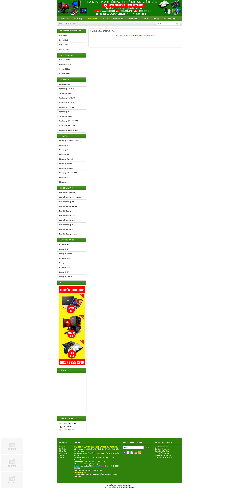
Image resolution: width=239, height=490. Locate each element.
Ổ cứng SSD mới (65, 69)
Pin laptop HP (64, 154)
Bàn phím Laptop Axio (67, 229)
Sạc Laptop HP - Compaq (68, 125)
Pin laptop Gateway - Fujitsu (69, 141)
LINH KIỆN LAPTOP (66, 55)
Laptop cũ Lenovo (65, 277)
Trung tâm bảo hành (162, 451)
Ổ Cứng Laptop (64, 74)
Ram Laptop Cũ (64, 60)
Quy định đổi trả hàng (162, 449)
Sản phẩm (92, 19)
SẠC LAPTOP (64, 79)
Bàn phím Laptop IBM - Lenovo (70, 197)
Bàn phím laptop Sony (67, 193)
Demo (145, 19)
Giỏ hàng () (169, 19)
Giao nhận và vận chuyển (163, 457)
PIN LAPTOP (64, 136)
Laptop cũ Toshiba (65, 254)
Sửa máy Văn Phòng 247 (82, 474)
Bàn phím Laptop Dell (66, 211)
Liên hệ (156, 19)
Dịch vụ (61, 457)
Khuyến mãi (118, 19)
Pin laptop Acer (64, 145)
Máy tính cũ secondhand (70, 31)
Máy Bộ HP (63, 35)
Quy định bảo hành (161, 447)
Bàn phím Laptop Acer (67, 215)
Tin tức (105, 19)
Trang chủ (64, 19)
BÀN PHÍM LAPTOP (66, 188)
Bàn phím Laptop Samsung (68, 234)
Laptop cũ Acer (64, 263)
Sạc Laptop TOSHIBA (66, 89)
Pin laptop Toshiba (65, 164)
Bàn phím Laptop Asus (67, 220)
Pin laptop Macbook (66, 159)
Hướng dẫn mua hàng (162, 453)
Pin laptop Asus (64, 177)
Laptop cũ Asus (64, 267)
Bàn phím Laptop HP (66, 202)
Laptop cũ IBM (64, 272)
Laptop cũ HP (64, 249)
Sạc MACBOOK (64, 84)
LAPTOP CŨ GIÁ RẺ (67, 240)
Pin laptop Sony (64, 182)
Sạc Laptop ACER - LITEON (69, 130)
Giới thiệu (78, 19)
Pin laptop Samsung (66, 168)
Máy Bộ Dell (63, 40)
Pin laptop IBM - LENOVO (68, 173)
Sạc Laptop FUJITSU (66, 107)
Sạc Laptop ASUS (65, 116)
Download (133, 19)
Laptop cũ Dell (64, 244)
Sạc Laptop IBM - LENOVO (68, 121)
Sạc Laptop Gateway (66, 102)
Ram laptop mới (65, 64)
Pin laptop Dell (64, 150)
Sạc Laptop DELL (65, 112)
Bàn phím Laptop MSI (66, 225)
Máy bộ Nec (63, 45)
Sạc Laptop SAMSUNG (67, 98)
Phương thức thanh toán (163, 455)
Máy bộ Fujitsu (64, 49)
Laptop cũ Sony (64, 258)
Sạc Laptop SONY (65, 93)
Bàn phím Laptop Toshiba (68, 206)
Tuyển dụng (63, 453)
